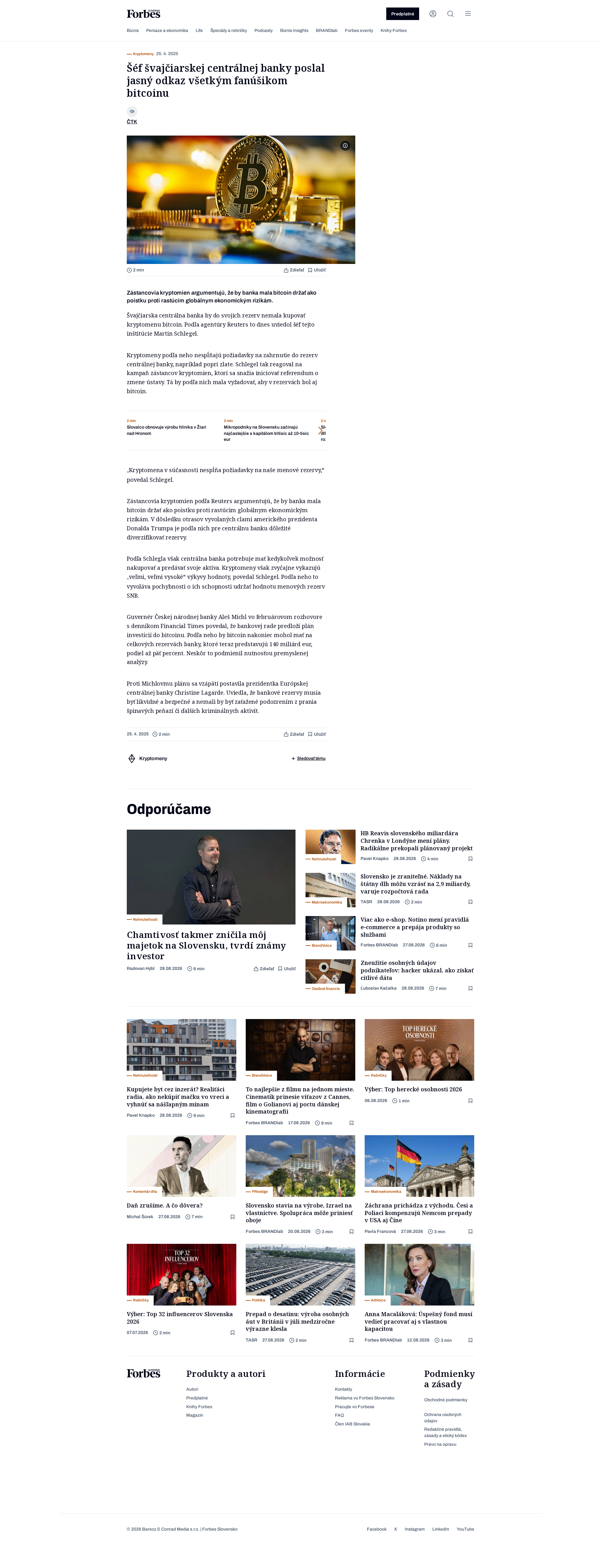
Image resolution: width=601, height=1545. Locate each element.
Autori (192, 1389)
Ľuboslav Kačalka (379, 988)
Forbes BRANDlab (379, 945)
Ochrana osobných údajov (442, 1417)
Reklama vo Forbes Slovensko (364, 1398)
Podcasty (263, 30)
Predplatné (402, 14)
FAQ (339, 1415)
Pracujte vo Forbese (354, 1406)
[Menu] (468, 14)
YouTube (465, 1529)
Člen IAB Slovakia (352, 1424)
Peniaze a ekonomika (167, 30)
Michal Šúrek (140, 1216)
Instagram (415, 1529)
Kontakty (343, 1389)
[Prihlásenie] (433, 14)
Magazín (194, 1415)
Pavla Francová (380, 1231)
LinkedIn (440, 1529)
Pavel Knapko (374, 858)
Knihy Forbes (394, 30)
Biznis (133, 30)
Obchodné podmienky (445, 1400)
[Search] (450, 14)
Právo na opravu (440, 1444)
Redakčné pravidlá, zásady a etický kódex (445, 1432)
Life (199, 30)
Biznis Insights (294, 30)
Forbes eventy (359, 30)
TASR (366, 901)
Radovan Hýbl (141, 968)
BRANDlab (326, 30)
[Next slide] (294, 431)
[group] (170, 431)
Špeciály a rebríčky (228, 30)
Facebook (377, 1529)
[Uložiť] (471, 859)
